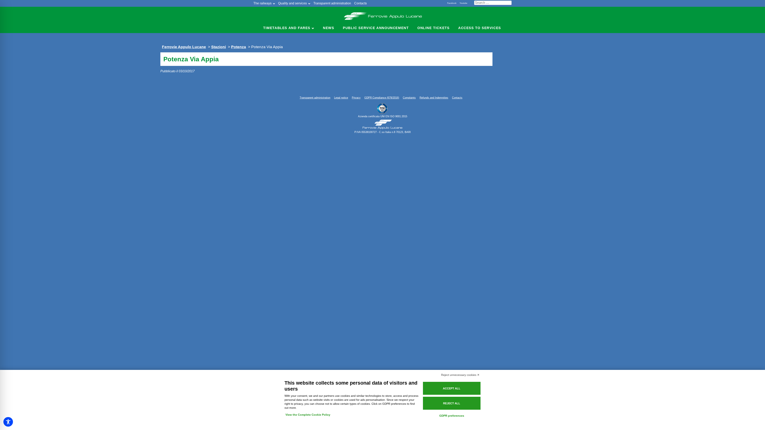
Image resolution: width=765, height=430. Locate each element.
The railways (262, 3)
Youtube (463, 3)
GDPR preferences (451, 415)
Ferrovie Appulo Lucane (383, 15)
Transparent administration (332, 3)
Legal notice (341, 97)
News (328, 28)
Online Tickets (433, 28)
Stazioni (218, 47)
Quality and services (292, 3)
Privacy (356, 97)
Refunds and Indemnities (434, 97)
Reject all (451, 403)
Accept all (451, 388)
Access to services (479, 28)
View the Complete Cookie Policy (307, 414)
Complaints (409, 97)
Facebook (451, 3)
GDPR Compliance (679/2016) (381, 97)
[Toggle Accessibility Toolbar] (8, 422)
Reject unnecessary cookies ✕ (460, 374)
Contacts (360, 3)
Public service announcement (376, 28)
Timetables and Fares (286, 28)
